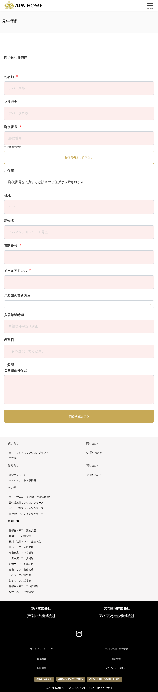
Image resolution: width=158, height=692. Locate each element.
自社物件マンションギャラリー (26, 513)
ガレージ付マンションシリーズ (26, 508)
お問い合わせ (94, 452)
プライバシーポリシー (116, 668)
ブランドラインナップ (41, 649)
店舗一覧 (13, 521)
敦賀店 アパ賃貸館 (20, 580)
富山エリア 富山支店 (21, 569)
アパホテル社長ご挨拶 (116, 649)
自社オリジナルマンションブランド (28, 452)
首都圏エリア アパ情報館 (23, 586)
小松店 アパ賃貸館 (20, 575)
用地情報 (41, 668)
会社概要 (41, 658)
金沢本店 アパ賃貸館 (21, 558)
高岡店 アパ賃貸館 (20, 536)
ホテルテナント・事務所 (22, 480)
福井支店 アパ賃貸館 (21, 592)
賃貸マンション (17, 474)
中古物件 (14, 458)
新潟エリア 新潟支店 (21, 564)
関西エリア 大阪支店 (21, 547)
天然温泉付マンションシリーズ (26, 502)
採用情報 (116, 658)
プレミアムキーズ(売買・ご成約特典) (29, 497)
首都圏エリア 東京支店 (22, 530)
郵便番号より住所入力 (79, 157)
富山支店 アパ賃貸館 (21, 552)
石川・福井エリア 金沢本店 (25, 541)
